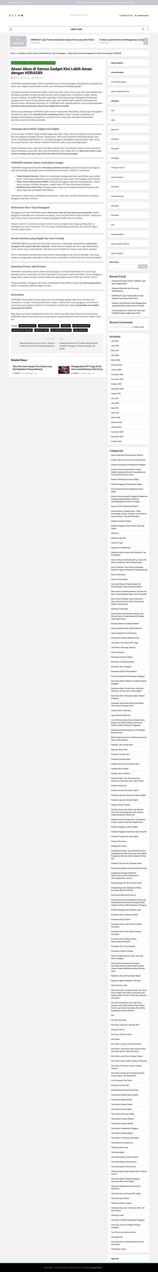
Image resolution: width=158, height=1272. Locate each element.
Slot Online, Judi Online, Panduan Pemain (127, 1056)
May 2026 (115, 350)
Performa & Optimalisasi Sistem (123, 895)
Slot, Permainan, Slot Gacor (121, 1080)
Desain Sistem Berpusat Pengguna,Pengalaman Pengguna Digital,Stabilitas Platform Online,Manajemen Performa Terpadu (129, 499)
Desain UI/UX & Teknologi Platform (124, 506)
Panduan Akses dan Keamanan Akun (125, 764)
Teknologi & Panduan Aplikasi (122, 1119)
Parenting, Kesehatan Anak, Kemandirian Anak (129, 868)
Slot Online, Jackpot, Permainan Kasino (126, 1044)
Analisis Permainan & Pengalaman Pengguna (128, 465)
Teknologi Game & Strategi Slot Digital (126, 1194)
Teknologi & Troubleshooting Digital (125, 1138)
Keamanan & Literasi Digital (121, 657)
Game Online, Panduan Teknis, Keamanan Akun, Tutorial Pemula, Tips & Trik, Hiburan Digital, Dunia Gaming (127, 601)
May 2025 (115, 408)
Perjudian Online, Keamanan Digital (124, 915)
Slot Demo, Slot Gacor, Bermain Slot (125, 1025)
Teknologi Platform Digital (121, 1203)
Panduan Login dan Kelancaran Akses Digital (128, 795)
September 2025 (117, 389)
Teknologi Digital (117, 1152)
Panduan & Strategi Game (121, 759)
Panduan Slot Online (119, 846)
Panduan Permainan (118, 841)
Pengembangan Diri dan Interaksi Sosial (126, 883)
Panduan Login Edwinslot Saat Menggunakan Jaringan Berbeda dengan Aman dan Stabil (101, 2)
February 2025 (116, 422)
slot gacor (115, 139)
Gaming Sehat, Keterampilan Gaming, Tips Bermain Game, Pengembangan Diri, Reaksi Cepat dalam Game (127, 616)
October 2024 (116, 441)
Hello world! (139, 327)
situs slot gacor (117, 177)
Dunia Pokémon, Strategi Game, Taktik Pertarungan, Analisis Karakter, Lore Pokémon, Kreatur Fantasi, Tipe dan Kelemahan (129, 513)
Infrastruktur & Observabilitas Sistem (125, 638)
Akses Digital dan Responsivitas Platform (127, 455)
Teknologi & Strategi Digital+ (122, 1133)
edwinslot (66, 326)
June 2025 (115, 403)
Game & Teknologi (118, 575)
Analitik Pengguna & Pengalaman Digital (126, 484)
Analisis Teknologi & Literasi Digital (125, 479)
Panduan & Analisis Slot (120, 754)
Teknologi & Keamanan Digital (122, 1114)
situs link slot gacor (119, 82)
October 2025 (116, 384)
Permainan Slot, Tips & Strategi (123, 946)
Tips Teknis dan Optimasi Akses (123, 1232)
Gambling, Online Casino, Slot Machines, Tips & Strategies (33, 63)
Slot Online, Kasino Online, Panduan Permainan (129, 1061)
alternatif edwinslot (27, 326)
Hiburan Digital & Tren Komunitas (124, 633)
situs (113, 120)
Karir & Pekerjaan (117, 652)
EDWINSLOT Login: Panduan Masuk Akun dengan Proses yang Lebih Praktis (35, 40)
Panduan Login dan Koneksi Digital (124, 800)
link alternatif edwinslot (61, 330)
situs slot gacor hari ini (120, 91)
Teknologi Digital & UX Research (123, 1167)
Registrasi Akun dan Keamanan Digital (126, 976)
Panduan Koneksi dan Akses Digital (124, 790)
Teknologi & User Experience (122, 1143)
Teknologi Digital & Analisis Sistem (124, 1157)
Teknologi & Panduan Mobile (122, 1124)
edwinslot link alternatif (22, 330)
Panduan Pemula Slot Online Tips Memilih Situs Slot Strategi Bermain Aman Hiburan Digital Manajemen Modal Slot (127, 812)
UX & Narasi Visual (118, 1249)
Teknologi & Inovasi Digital (121, 1109)
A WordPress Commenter (121, 327)
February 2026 (116, 365)
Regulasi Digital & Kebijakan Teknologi (126, 981)
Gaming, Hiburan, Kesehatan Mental (125, 624)
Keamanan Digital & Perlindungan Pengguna (128, 676)
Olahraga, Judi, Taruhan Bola (122, 745)
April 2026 (115, 355)
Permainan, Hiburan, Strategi (122, 951)
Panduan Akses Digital (120, 769)
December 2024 (117, 432)
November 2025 (117, 379)
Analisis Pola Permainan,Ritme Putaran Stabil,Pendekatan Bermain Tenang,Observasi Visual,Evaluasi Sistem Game (128, 472)
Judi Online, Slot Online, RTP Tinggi (124, 643)
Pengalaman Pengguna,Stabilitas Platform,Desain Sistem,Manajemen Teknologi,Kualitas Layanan (125, 875)
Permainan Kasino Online (120, 919)
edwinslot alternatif (81, 326)
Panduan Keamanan (118, 786)
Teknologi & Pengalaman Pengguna (124, 1128)
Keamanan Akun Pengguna (121, 667)
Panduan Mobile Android (120, 805)
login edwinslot (80, 330)
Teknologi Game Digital (120, 1198)
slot (112, 111)
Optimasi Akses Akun (119, 750)
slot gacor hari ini (118, 168)
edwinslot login (41, 330)
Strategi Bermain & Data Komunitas (124, 1090)
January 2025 (116, 427)
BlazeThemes (96, 1268)
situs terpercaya (117, 196)
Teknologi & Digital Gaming (121, 1100)
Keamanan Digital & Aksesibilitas (124, 671)
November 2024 (117, 437)
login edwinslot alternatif (120, 715)
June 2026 (115, 346)
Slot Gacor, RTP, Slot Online (121, 1034)
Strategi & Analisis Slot (120, 1085)
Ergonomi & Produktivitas (121, 548)
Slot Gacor (114, 262)
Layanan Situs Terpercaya (121, 710)
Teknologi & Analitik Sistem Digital (124, 1095)
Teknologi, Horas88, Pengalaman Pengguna (127, 1220)
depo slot (114, 130)
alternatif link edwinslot (48, 326)
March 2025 (115, 417)
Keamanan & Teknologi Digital (122, 662)
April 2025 (115, 413)
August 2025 (116, 394)
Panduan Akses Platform (120, 773)
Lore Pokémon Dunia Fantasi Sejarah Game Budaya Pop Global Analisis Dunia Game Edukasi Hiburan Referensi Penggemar (128, 722)
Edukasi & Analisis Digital (121, 521)
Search (142, 266)
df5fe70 (16, 78)
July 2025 (114, 398)
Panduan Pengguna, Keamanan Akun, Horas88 (128, 832)
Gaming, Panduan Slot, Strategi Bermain (126, 628)
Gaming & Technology (119, 609)
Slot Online (115, 1039)
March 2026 (115, 360)
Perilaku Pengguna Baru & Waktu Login (126, 910)
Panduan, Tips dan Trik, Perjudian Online (126, 863)
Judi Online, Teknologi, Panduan (123, 647)
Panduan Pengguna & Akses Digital (124, 827)
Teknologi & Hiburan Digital (121, 1104)
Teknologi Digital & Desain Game (123, 1162)
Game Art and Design (119, 579)
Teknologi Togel (117, 1215)
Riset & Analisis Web (119, 985)
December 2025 (117, 374)
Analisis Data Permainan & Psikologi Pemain (128, 460)
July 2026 (114, 341)
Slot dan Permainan (118, 1020)
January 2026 (116, 370)
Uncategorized (116, 1237)
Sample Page (76, 29)
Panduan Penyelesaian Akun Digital (124, 836)
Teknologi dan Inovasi (119, 1147)
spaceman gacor (117, 234)
